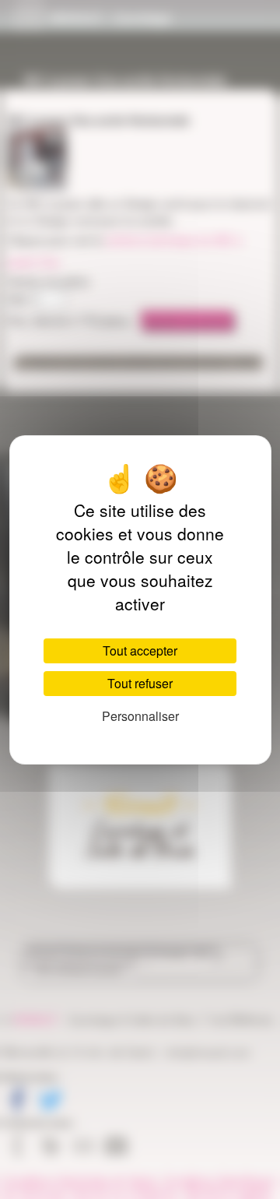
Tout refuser (140, 683)
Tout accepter (140, 650)
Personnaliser (140, 716)
